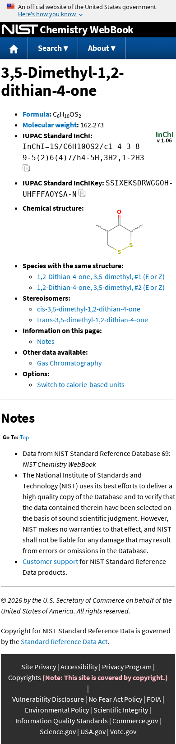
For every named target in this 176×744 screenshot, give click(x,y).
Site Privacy (38, 666)
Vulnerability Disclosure (48, 698)
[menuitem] (14, 48)
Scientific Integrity (120, 709)
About (98, 48)
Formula (36, 113)
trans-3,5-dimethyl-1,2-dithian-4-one (92, 319)
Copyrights (24, 677)
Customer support (50, 561)
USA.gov (93, 731)
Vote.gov (123, 731)
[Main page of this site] (14, 48)
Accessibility (78, 666)
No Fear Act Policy (115, 698)
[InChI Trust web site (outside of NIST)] (164, 141)
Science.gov (58, 731)
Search (50, 48)
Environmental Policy (57, 709)
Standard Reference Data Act (64, 641)
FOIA (154, 698)
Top (24, 437)
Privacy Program (127, 666)
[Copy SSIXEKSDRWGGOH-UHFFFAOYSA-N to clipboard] (82, 196)
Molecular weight (50, 124)
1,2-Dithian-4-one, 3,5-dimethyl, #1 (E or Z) (101, 276)
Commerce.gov (135, 720)
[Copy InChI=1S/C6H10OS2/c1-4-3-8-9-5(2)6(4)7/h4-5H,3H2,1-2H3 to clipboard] (26, 170)
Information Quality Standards (61, 720)
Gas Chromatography (69, 362)
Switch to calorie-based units (81, 384)
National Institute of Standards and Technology (20, 30)
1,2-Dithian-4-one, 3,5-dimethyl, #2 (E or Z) (101, 287)
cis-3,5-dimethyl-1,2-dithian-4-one (88, 308)
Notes (46, 341)
